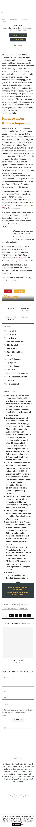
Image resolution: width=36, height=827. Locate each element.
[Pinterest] (28, 12)
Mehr (22, 824)
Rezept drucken (19, 39)
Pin (9, 291)
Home (3, 19)
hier (32, 260)
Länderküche (13, 19)
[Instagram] (25, 12)
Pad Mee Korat (18, 660)
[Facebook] (20, 12)
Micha (18, 28)
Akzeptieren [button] (16, 824)
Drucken (20, 291)
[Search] (34, 12)
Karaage (24, 604)
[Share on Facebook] (16, 615)
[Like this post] (12, 615)
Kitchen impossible (10, 608)
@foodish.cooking (18, 594)
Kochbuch (23, 608)
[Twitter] (22, 12)
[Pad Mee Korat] (18, 642)
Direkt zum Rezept (19, 35)
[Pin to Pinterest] (24, 615)
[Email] (31, 12)
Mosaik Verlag (20, 258)
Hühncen (15, 604)
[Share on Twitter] (20, 615)
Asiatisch (24, 19)
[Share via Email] (29, 615)
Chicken (6, 604)
